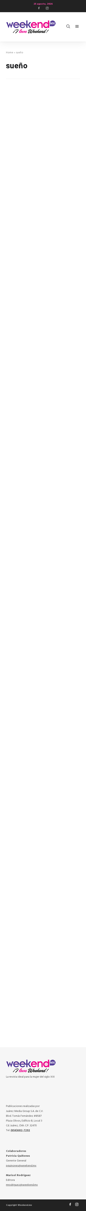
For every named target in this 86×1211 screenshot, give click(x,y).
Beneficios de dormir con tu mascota (40, 802)
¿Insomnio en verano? (26, 332)
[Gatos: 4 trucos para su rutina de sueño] (43, 866)
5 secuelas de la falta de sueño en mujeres (37, 993)
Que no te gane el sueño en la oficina (40, 708)
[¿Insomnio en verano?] (43, 302)
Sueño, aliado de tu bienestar (33, 238)
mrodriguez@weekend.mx (22, 1185)
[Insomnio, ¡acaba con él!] (43, 584)
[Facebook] (39, 8)
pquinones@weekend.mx (21, 1165)
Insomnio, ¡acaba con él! (28, 614)
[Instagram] (47, 8)
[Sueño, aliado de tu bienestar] (43, 208)
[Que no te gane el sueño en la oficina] (43, 678)
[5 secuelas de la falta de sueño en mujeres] (43, 960)
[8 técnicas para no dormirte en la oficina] (43, 110)
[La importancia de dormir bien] (43, 490)
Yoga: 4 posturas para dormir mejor (39, 426)
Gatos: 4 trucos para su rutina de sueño (43, 896)
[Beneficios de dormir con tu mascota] (43, 772)
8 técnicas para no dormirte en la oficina (37, 142)
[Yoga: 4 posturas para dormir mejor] (43, 396)
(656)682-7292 (20, 1130)
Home (9, 53)
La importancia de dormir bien (34, 520)
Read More (14, 177)
